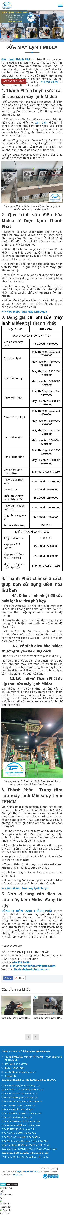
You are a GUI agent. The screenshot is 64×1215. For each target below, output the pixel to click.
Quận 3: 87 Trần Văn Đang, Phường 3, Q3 (19, 1093)
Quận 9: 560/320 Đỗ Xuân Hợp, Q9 (16, 1117)
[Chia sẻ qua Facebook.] (8, 978)
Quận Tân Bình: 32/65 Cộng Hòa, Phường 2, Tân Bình (24, 1141)
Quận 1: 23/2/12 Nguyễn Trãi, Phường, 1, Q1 (20, 1085)
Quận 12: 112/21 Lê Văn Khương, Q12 (17, 1129)
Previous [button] (28, 1037)
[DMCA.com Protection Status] (9, 1184)
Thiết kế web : (6, 1174)
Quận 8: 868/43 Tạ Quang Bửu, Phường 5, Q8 (21, 1113)
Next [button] (36, 1037)
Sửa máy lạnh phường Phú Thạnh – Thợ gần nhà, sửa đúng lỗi (48, 1017)
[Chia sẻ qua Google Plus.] (20, 978)
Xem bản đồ (10, 1076)
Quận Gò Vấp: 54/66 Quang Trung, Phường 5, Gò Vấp (24, 1153)
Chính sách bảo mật (48, 1171)
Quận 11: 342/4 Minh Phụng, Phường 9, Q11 (20, 1125)
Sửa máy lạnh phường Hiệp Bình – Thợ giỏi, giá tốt (16, 1017)
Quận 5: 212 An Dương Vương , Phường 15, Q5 (21, 1101)
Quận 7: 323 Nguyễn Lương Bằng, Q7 (17, 1109)
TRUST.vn (17, 1174)
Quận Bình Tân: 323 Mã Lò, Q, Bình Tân (18, 1133)
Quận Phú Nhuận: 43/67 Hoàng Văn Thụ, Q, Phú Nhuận (25, 1145)
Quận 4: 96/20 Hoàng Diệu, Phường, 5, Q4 (19, 1097)
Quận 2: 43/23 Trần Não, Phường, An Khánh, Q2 (22, 1089)
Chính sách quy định (48, 1168)
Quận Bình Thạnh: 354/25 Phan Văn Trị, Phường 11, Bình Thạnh (29, 1149)
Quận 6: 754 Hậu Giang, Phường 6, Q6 (18, 1105)
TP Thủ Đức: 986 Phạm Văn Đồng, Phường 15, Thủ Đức (25, 1157)
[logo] (6, 5)
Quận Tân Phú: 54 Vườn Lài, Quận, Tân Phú (20, 1137)
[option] (32, 26)
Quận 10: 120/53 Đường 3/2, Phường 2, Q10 (20, 1121)
